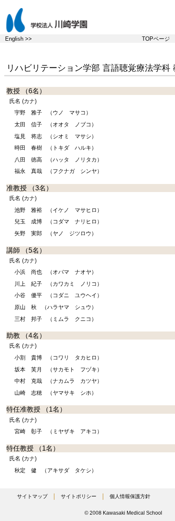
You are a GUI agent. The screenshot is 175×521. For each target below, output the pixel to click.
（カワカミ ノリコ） (58, 284)
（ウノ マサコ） (52, 112)
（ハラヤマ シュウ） (55, 307)
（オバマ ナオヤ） (55, 272)
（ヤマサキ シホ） (55, 393)
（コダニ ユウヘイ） (58, 295)
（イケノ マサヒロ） (58, 210)
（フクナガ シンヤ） (58, 171)
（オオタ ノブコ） (55, 124)
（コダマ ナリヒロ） (58, 221)
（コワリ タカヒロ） (58, 357)
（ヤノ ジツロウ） (55, 233)
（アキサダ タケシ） (55, 470)
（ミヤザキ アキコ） (58, 431)
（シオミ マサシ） (55, 136)
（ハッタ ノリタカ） (58, 159)
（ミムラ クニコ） (55, 319)
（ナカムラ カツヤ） (58, 381)
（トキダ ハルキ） (55, 148)
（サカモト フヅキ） (58, 369)
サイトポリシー (78, 496)
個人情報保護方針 (130, 496)
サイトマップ (32, 496)
